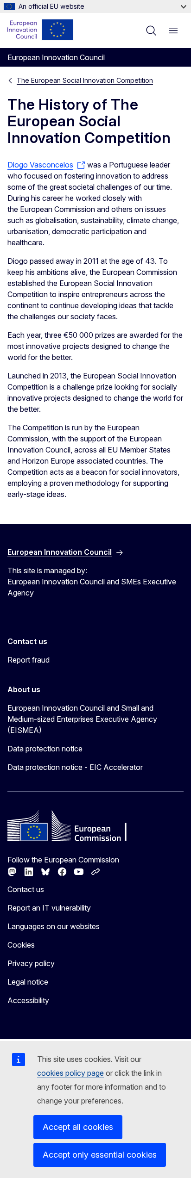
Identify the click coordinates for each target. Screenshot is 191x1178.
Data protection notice (45, 748)
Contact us (25, 889)
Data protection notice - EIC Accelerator (75, 767)
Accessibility (28, 1000)
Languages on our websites (53, 926)
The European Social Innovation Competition (85, 80)
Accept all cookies (78, 1127)
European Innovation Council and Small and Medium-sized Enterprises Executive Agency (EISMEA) (82, 719)
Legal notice (27, 981)
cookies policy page (70, 1073)
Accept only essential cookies (100, 1154)
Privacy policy (31, 963)
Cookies (21, 944)
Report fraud (28, 659)
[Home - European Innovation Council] (40, 30)
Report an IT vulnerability (49, 907)
